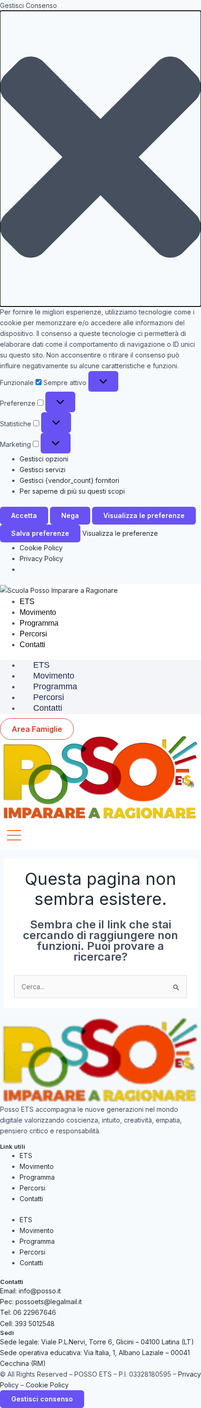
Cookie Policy (41, 548)
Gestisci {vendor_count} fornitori (69, 480)
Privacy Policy (41, 558)
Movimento (38, 612)
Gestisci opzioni (44, 459)
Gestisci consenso (42, 1399)
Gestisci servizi (42, 470)
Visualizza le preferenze (144, 515)
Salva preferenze (40, 533)
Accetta (24, 515)
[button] (100, 158)
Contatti (32, 645)
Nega (70, 515)
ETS (27, 602)
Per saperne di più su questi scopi (72, 491)
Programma (39, 623)
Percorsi (33, 634)
